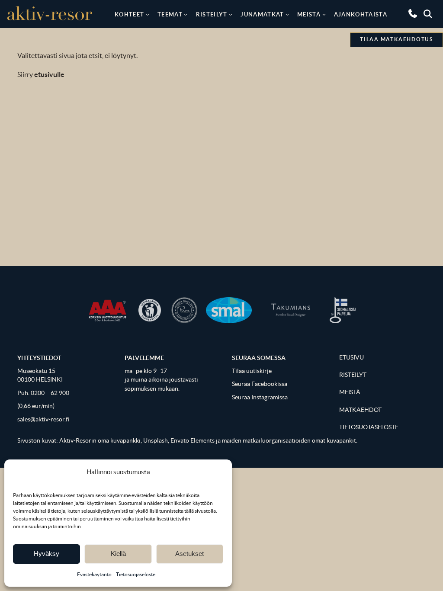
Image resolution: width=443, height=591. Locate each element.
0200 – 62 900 (50, 393)
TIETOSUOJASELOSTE (368, 427)
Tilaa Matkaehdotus (396, 39)
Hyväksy (46, 553)
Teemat (170, 14)
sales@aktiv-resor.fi (43, 419)
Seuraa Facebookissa (259, 384)
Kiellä (118, 553)
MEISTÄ (349, 392)
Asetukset (189, 553)
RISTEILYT (352, 375)
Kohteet (129, 14)
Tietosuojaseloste (135, 574)
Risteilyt (212, 14)
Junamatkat (262, 14)
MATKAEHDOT (360, 410)
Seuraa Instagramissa (260, 397)
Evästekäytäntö (94, 574)
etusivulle (49, 74)
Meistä (309, 14)
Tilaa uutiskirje (252, 371)
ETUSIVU (351, 357)
